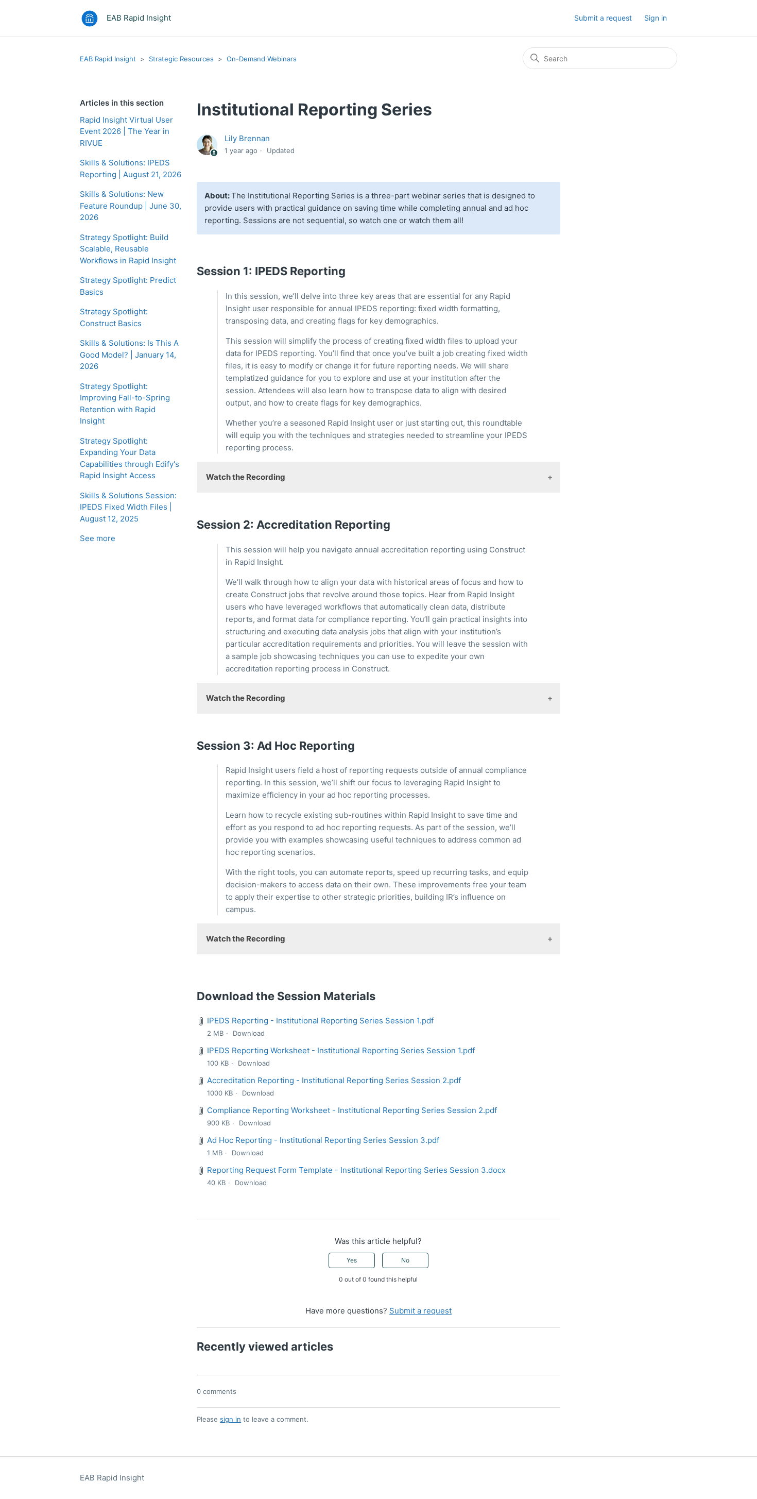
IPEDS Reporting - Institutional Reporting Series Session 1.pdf (320, 1020)
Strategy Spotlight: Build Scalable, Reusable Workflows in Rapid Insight (128, 248)
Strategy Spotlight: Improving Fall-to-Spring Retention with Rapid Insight (125, 403)
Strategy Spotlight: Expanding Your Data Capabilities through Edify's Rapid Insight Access (129, 458)
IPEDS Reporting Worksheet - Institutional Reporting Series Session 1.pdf (341, 1050)
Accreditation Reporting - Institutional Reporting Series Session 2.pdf (334, 1080)
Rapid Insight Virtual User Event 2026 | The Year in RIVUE (126, 131)
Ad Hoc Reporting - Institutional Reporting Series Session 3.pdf (323, 1140)
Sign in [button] (655, 17)
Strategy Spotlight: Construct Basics (114, 317)
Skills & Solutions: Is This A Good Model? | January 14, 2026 (129, 354)
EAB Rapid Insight (108, 59)
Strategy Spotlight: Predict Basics (128, 286)
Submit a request (603, 17)
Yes (352, 1260)
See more (97, 538)
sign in (230, 1419)
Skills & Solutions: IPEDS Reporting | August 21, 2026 (130, 168)
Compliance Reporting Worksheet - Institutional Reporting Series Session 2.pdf (352, 1110)
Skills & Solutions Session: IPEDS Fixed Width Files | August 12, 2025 (128, 507)
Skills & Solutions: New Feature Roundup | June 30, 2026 (130, 205)
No (405, 1260)
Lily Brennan (247, 138)
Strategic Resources (181, 59)
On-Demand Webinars (262, 59)
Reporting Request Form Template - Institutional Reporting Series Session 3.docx (356, 1170)
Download (249, 1033)
